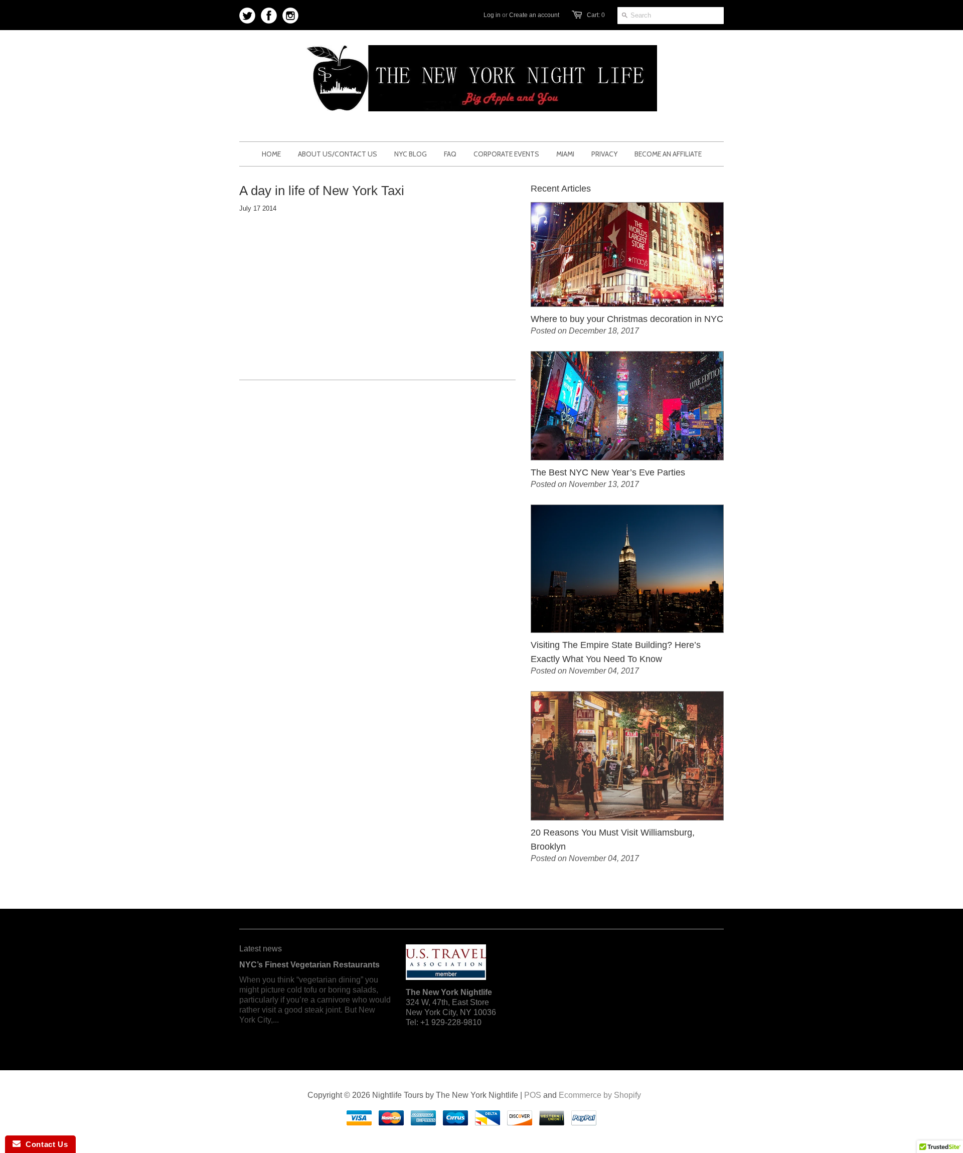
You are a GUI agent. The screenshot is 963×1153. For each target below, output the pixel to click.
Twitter (247, 16)
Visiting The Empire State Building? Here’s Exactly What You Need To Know (616, 652)
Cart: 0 (596, 15)
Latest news (260, 948)
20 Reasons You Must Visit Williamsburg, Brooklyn (613, 840)
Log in (492, 15)
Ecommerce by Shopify (600, 1095)
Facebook (269, 16)
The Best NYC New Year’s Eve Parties (608, 472)
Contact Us (44, 1144)
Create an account (534, 15)
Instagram (290, 16)
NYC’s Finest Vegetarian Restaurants (309, 964)
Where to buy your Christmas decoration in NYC (627, 319)
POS (532, 1095)
